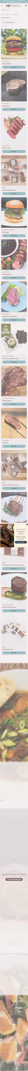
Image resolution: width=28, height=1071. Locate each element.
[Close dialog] (27, 524)
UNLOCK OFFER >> (21, 542)
